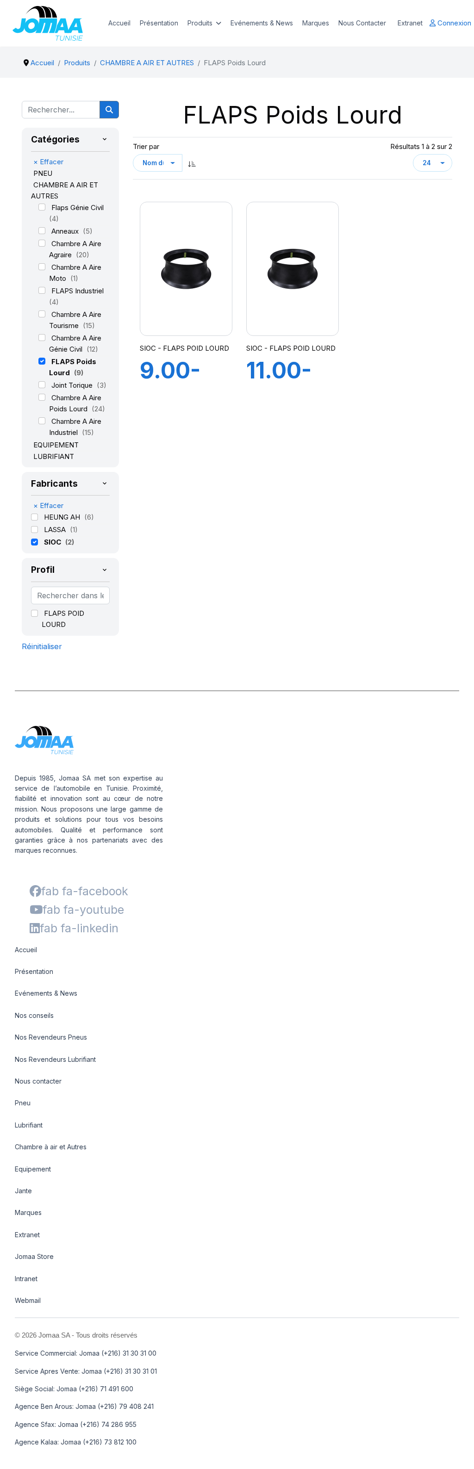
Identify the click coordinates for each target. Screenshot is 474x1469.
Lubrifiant (29, 1125)
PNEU (42, 173)
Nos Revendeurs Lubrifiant (55, 1059)
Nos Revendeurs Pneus (51, 1037)
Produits (199, 23)
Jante (23, 1191)
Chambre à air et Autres (51, 1147)
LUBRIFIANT (53, 456)
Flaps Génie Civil (77, 207)
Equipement (33, 1169)
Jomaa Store (34, 1256)
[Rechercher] (109, 109)
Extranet (410, 23)
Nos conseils (34, 1015)
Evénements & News (262, 23)
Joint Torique (72, 385)
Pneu (23, 1103)
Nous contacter (38, 1081)
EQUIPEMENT (56, 444)
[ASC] (192, 163)
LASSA (56, 529)
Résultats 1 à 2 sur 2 (421, 146)
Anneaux (66, 231)
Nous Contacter (362, 23)
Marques (315, 23)
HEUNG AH (63, 517)
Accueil (119, 23)
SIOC (53, 542)
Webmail (28, 1300)
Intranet (26, 1279)
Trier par (146, 146)
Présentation (159, 23)
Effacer (48, 161)
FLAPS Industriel (77, 290)
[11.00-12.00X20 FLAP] (292, 269)
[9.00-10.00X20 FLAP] (186, 269)
